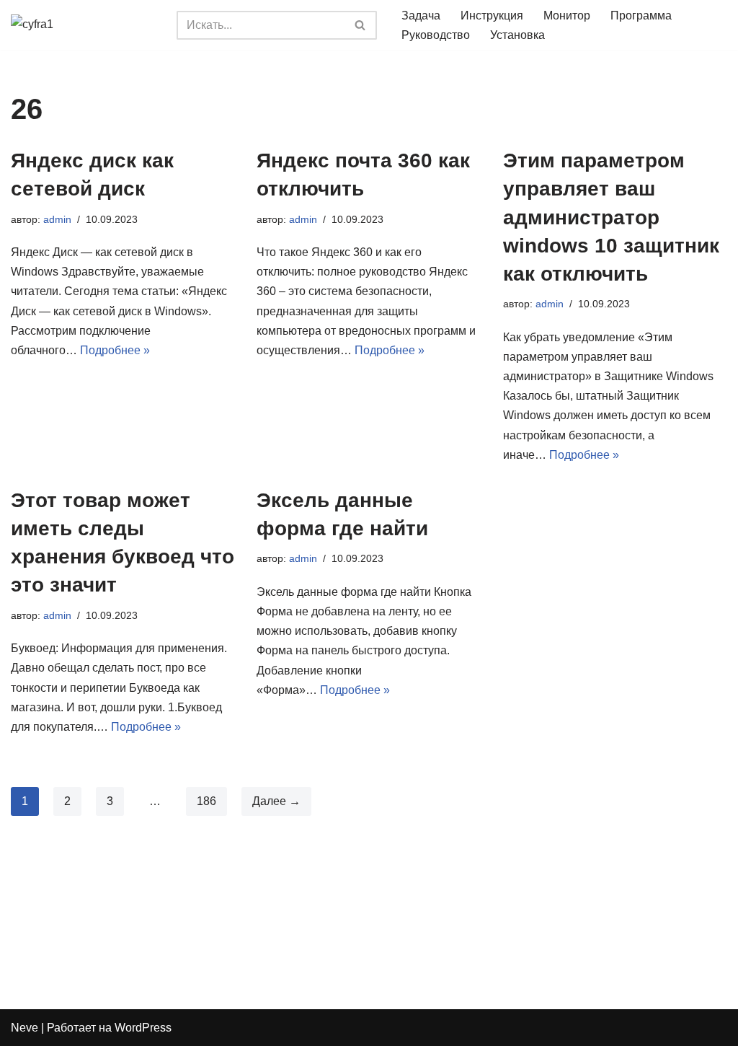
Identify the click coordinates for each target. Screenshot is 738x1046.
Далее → (276, 801)
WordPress (143, 1027)
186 (206, 801)
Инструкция (492, 15)
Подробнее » (115, 350)
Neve (24, 1027)
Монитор (566, 15)
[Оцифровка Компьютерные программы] (83, 25)
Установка (517, 35)
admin (57, 219)
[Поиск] (360, 25)
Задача (420, 15)
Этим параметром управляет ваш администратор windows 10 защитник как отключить (611, 217)
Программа (641, 15)
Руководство (435, 35)
